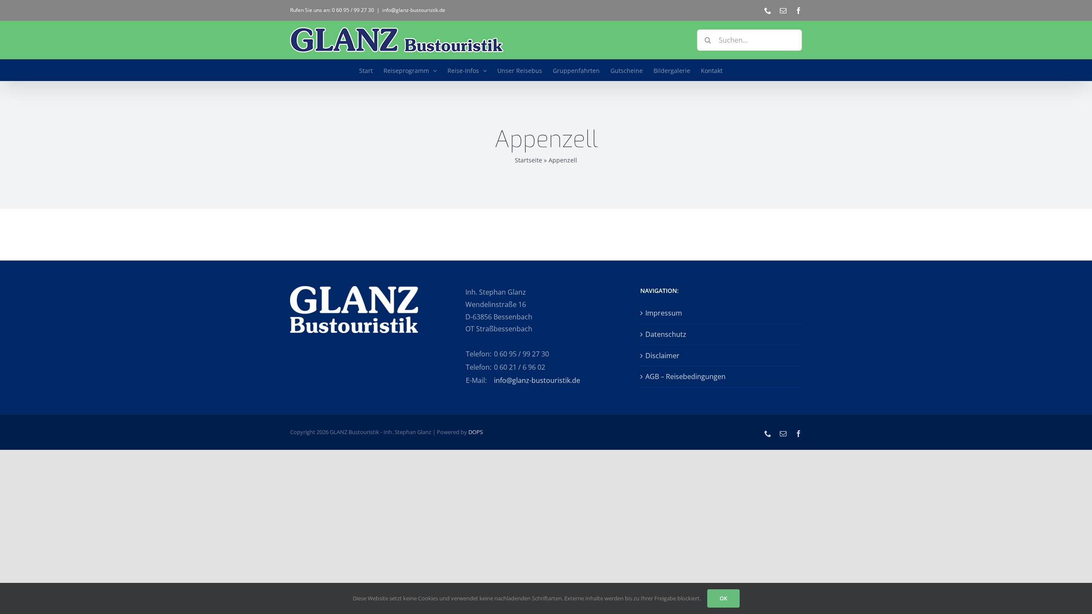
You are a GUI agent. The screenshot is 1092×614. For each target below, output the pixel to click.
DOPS (475, 432)
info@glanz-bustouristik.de (413, 10)
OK (723, 598)
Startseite (528, 160)
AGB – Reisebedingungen (685, 376)
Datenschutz (665, 334)
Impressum (663, 313)
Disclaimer (662, 355)
